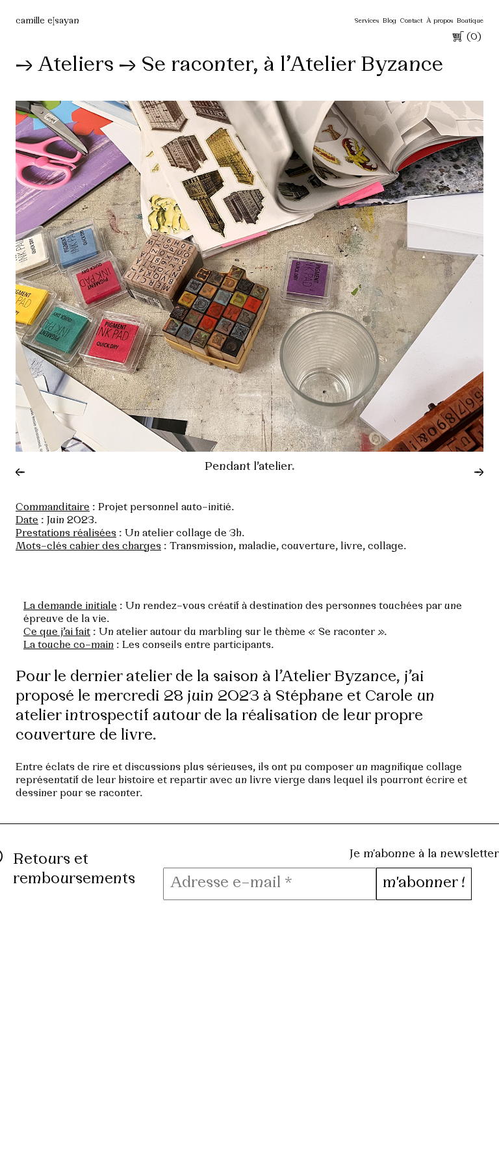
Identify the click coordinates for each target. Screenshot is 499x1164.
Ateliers (76, 65)
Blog (389, 21)
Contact (411, 21)
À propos (439, 21)
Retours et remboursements (74, 869)
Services (367, 21)
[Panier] (457, 39)
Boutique (470, 21)
